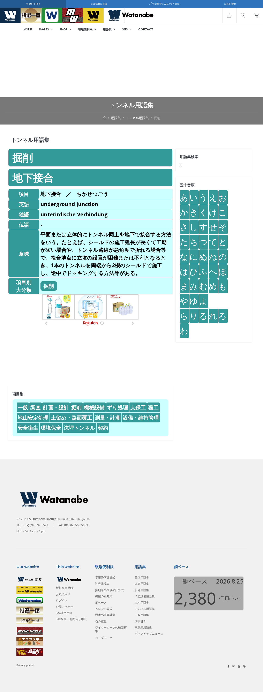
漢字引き (140, 621)
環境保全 (51, 427)
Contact (145, 29)
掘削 (157, 118)
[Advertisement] (131, 66)
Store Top (34, 3)
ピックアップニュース (149, 633)
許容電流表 (102, 584)
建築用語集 (142, 584)
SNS (125, 29)
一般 (23, 407)
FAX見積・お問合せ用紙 (71, 619)
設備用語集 (142, 590)
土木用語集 (142, 602)
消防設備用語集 (145, 596)
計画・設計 (56, 407)
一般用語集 (142, 615)
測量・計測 (107, 417)
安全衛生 (28, 427)
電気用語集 (142, 577)
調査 (35, 407)
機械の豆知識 (103, 596)
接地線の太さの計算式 (109, 590)
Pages (44, 29)
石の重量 (101, 621)
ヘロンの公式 (103, 609)
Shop (63, 29)
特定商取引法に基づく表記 (165, 3)
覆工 (153, 407)
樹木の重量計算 (105, 615)
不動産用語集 (143, 627)
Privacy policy (25, 665)
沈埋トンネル (79, 427)
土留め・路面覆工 (71, 417)
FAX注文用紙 (64, 613)
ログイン (61, 600)
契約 (103, 427)
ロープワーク (103, 638)
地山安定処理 (33, 417)
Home (28, 29)
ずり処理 (117, 407)
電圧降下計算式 (105, 577)
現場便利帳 (85, 29)
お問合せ (231, 3)
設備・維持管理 (141, 417)
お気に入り (63, 594)
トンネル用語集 (137, 118)
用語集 (107, 29)
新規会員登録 (100, 3)
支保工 (138, 407)
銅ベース (101, 602)
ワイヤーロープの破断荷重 (111, 629)
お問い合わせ (64, 607)
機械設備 (94, 407)
